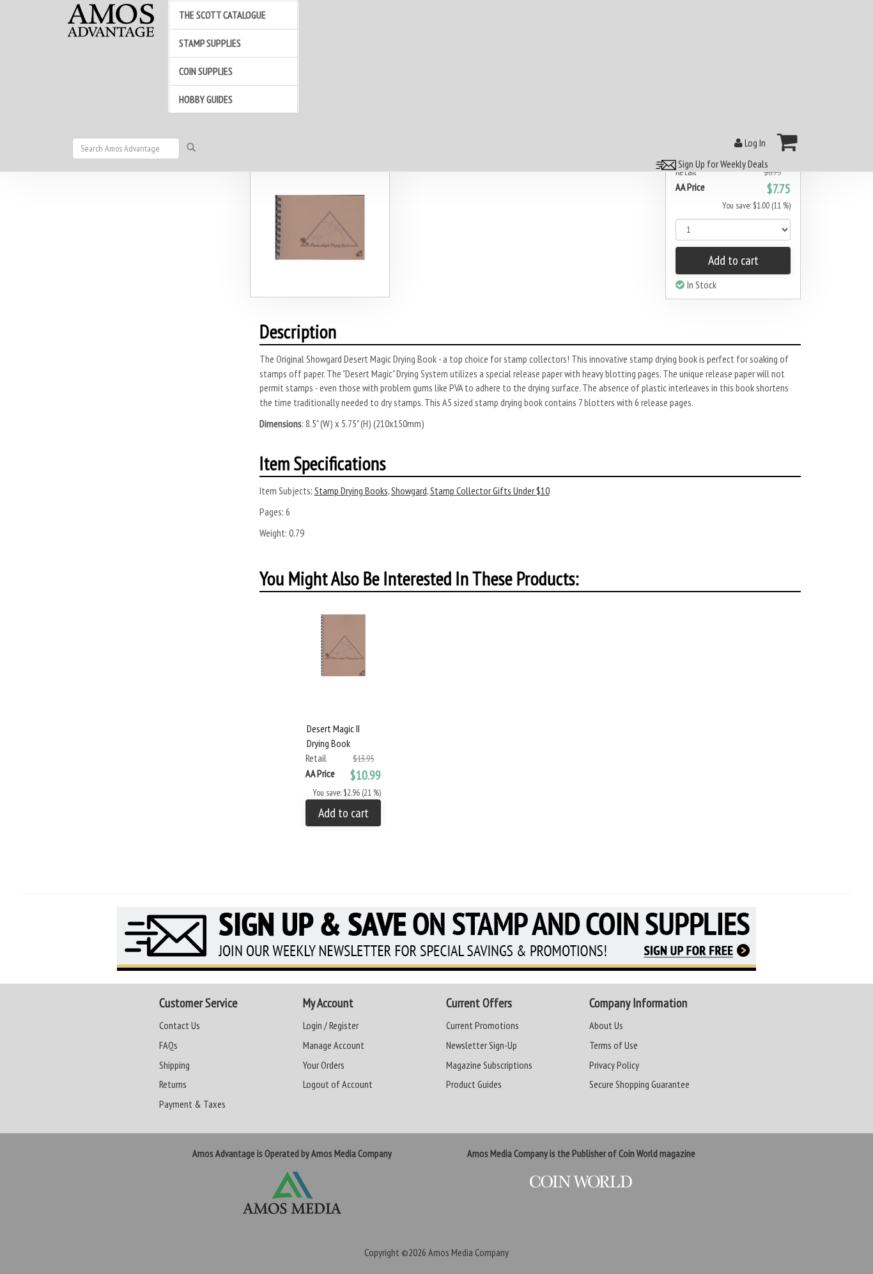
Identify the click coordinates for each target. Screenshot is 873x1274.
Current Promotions (482, 1025)
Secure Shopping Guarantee (639, 1084)
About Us (606, 1025)
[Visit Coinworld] (581, 1182)
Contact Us (179, 1025)
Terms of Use (613, 1045)
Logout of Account (338, 1084)
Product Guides (474, 1084)
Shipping (174, 1064)
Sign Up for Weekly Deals (722, 163)
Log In (754, 142)
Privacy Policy (614, 1064)
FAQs (168, 1045)
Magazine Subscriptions (489, 1064)
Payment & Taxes (192, 1103)
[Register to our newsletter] (436, 939)
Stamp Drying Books (351, 490)
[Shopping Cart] (787, 142)
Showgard (409, 490)
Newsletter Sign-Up (481, 1045)
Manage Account (333, 1045)
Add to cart (733, 260)
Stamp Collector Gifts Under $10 (490, 490)
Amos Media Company (468, 1252)
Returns (173, 1084)
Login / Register (331, 1025)
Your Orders (323, 1064)
